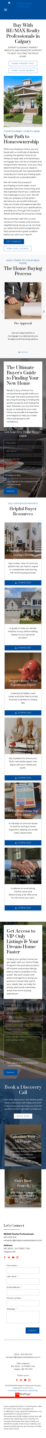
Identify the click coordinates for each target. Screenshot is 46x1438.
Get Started (14, 241)
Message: (11, 1309)
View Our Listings (18, 249)
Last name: (12, 1276)
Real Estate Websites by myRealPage (23, 1390)
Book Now (23, 1116)
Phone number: (14, 1298)
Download (24, 583)
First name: (12, 1265)
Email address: (13, 1287)
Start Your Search (22, 70)
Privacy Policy (27, 1388)
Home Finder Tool (23, 63)
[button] (23, 63)
